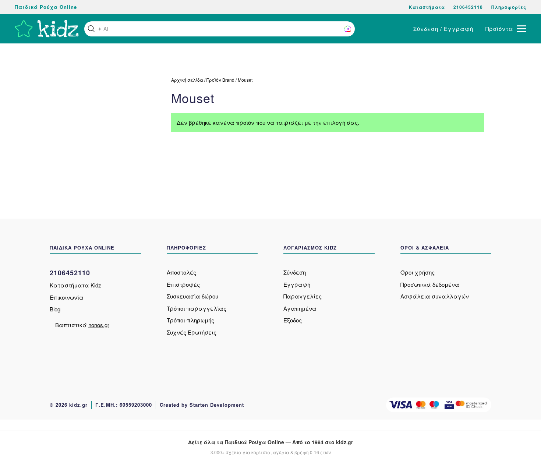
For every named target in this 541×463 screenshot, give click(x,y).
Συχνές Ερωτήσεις (191, 332)
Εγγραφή (296, 284)
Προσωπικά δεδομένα (429, 284)
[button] (91, 28)
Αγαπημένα (300, 308)
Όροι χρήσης (417, 272)
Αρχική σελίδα (187, 80)
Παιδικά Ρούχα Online (46, 6)
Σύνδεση (294, 272)
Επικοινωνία (67, 297)
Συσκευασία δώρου (192, 296)
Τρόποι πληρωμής (190, 320)
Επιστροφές (183, 284)
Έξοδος (292, 320)
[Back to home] (47, 29)
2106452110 (468, 7)
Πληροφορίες (508, 7)
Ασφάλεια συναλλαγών (434, 296)
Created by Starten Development (202, 404)
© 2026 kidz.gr (69, 404)
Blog (55, 309)
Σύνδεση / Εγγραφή (443, 28)
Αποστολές (181, 272)
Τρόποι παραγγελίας (196, 308)
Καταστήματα (427, 7)
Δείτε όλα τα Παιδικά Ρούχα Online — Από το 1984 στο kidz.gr (270, 442)
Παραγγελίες (302, 296)
